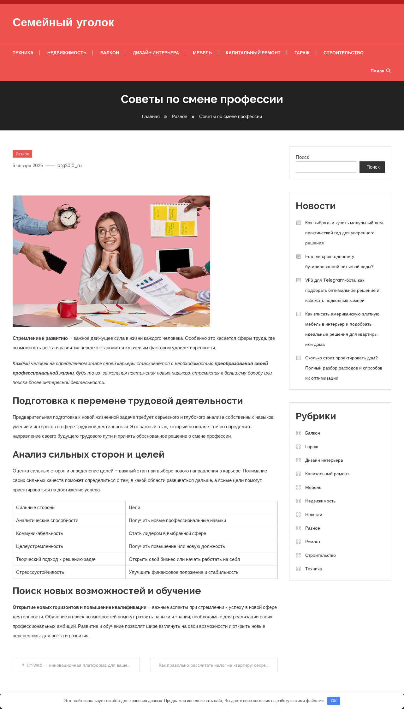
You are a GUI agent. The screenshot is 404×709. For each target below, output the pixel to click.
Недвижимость (66, 53)
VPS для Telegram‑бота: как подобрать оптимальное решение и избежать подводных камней (342, 290)
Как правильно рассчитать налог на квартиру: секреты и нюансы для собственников (218, 665)
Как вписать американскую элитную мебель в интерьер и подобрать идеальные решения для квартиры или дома (342, 329)
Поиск (377, 71)
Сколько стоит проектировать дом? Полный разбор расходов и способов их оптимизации (343, 368)
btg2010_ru (69, 165)
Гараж (302, 53)
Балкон (109, 53)
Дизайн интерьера (156, 53)
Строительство (344, 53)
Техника (23, 53)
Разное (22, 154)
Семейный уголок (63, 23)
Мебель (202, 53)
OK (334, 701)
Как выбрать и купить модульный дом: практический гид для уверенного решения (344, 232)
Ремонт (312, 541)
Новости (313, 514)
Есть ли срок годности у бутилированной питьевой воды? (339, 261)
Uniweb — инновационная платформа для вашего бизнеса (83, 665)
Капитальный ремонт (253, 53)
